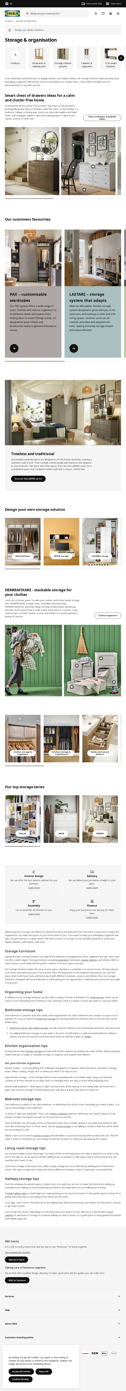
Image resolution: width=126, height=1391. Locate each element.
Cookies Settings (20, 1379)
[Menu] (118, 13)
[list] (63, 58)
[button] (32, 161)
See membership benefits (17, 1252)
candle (87, 1036)
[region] (40, 1367)
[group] (43, 141)
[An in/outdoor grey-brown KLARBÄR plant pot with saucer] (61, 819)
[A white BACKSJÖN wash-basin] (100, 738)
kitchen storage (34, 1051)
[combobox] (55, 13)
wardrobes (63, 960)
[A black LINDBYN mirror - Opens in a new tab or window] (100, 541)
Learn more (34, 887)
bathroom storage (46, 1018)
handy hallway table (17, 1193)
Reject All (43, 1371)
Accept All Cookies (21, 1371)
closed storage (63, 1126)
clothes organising (58, 1113)
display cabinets (89, 960)
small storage (97, 997)
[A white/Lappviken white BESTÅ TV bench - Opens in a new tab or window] (61, 541)
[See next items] (121, 58)
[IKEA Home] (12, 13)
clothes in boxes (41, 1135)
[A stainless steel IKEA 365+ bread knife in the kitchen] (61, 738)
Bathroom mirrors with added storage (29, 1028)
